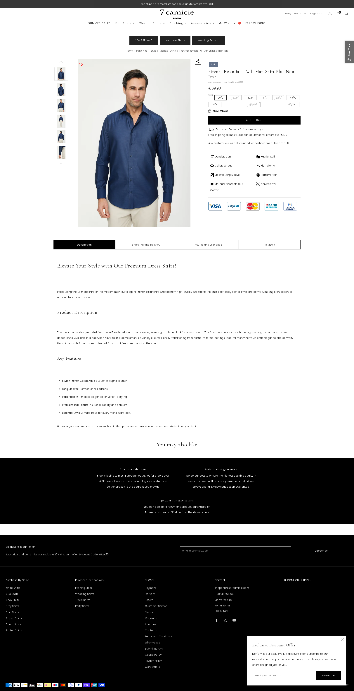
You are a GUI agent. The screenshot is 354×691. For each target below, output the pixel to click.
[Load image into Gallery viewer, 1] (61, 74)
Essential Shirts (167, 50)
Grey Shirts (12, 606)
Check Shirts (13, 624)
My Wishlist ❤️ (230, 23)
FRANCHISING (255, 23)
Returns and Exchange (208, 244)
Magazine (151, 618)
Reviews (270, 244)
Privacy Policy (153, 661)
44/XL (215, 104)
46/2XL (292, 104)
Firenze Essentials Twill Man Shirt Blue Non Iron (203, 50)
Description (84, 244)
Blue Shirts (12, 594)
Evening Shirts (84, 588)
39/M (235, 97)
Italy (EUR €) (294, 13)
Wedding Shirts (84, 594)
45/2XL (253, 104)
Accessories (201, 23)
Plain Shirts (12, 612)
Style (153, 50)
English (315, 13)
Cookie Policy (153, 655)
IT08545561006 (224, 594)
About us (150, 624)
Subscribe (321, 550)
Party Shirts (82, 606)
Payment (150, 588)
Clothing (176, 23)
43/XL (293, 97)
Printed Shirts (14, 630)
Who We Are (152, 642)
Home (129, 50)
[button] (349, 52)
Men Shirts (123, 23)
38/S (220, 97)
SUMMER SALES (99, 23)
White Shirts (13, 588)
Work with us (153, 667)
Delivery (150, 594)
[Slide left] (61, 63)
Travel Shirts (82, 600)
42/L (278, 97)
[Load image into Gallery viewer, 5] (61, 137)
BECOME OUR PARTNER (297, 580)
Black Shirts (13, 600)
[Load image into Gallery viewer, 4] (61, 121)
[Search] (346, 13)
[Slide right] (61, 163)
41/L (264, 97)
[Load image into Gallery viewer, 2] (61, 89)
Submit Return (154, 648)
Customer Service (156, 606)
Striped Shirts (14, 618)
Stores (149, 612)
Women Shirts (150, 23)
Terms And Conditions (159, 636)
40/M (250, 97)
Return (149, 600)
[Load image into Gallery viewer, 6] (61, 152)
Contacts (151, 630)
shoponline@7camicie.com (232, 588)
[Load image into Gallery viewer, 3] (61, 105)
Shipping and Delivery (146, 244)
